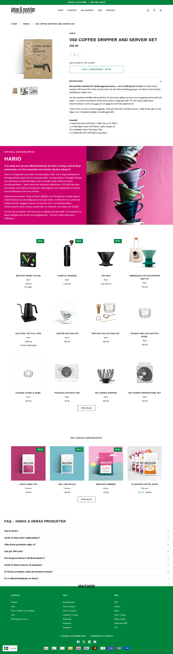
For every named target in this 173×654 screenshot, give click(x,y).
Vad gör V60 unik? (13, 551)
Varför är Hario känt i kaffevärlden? (22, 538)
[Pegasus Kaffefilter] (67, 372)
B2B (116, 602)
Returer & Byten (69, 607)
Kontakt (14, 602)
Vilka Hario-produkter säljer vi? (20, 544)
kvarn (96, 104)
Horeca (117, 607)
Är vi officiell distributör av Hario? (21, 578)
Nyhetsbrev (67, 619)
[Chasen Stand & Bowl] (28, 372)
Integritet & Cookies (70, 615)
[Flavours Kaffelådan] (144, 463)
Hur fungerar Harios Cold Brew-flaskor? (24, 558)
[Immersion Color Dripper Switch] (144, 255)
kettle (108, 104)
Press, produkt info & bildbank (23, 611)
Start (14, 24)
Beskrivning (76, 81)
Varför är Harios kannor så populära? (23, 565)
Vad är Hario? (11, 531)
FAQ (13, 615)
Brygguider (67, 627)
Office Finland (119, 619)
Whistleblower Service (19, 619)
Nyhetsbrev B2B (120, 623)
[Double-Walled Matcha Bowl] (144, 312)
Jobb (13, 607)
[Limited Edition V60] (67, 312)
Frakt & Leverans (69, 611)
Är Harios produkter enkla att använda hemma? (28, 572)
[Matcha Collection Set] (106, 312)
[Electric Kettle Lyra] (28, 312)
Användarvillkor (69, 602)
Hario (26, 24)
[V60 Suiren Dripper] (106, 372)
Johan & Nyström (71, 636)
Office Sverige (120, 615)
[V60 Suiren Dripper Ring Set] (144, 372)
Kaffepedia (67, 623)
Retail (116, 611)
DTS (116, 627)
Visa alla (86, 408)
